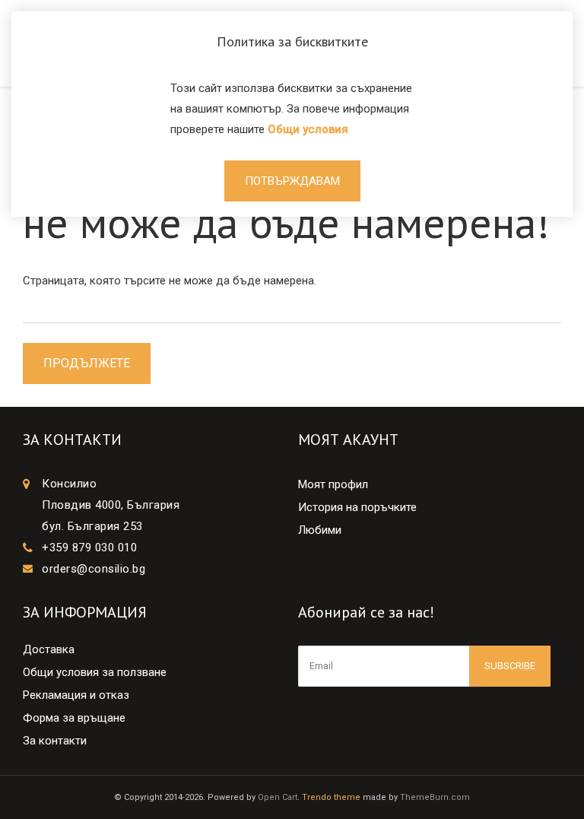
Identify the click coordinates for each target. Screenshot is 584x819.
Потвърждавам (292, 181)
